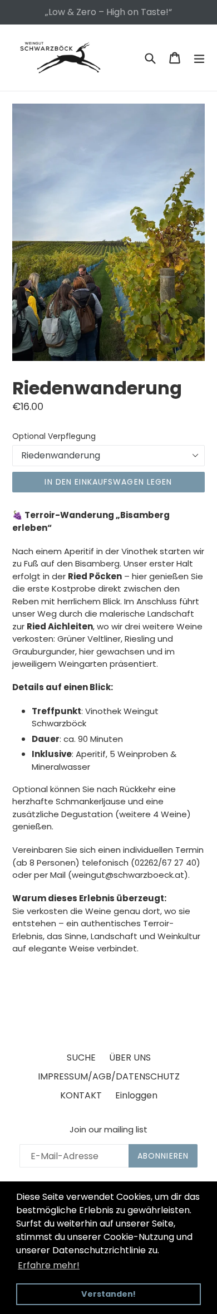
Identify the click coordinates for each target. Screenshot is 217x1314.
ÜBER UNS (130, 1057)
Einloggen (136, 1095)
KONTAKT (81, 1095)
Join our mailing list (108, 1130)
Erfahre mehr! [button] (49, 1265)
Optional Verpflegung (54, 436)
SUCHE (81, 1057)
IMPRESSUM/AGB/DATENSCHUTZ (109, 1076)
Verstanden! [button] (108, 1294)
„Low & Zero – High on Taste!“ (108, 12)
